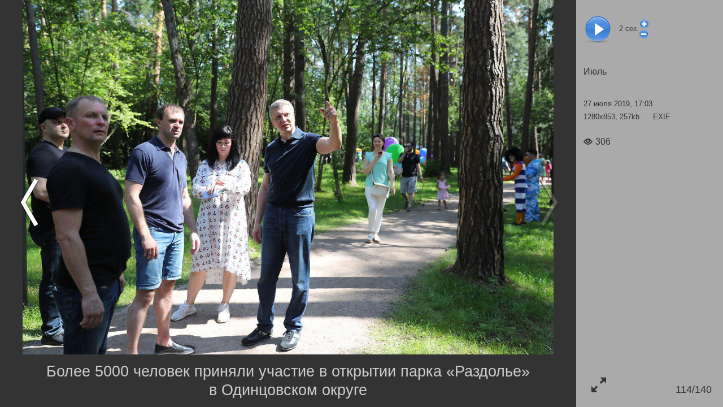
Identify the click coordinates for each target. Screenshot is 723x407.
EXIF (661, 116)
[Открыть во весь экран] (598, 385)
